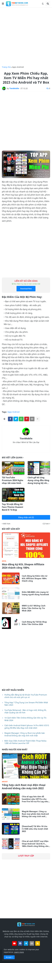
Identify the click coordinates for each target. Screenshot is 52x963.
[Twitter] (15, 419)
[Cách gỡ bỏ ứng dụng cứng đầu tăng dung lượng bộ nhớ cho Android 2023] (39, 468)
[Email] (32, 419)
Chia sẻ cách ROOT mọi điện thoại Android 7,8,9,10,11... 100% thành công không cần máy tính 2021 (35, 843)
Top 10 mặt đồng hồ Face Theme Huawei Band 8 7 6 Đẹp (12, 507)
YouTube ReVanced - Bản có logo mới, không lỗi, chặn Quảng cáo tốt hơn (25, 711)
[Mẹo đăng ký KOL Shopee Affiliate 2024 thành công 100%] (26, 545)
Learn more (19, 952)
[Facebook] (10, 419)
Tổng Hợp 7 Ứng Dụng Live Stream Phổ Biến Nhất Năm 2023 (26, 703)
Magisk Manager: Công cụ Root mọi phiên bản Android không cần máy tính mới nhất (24, 734)
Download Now (26, 289)
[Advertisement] (26, 37)
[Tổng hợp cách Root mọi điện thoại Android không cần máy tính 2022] (26, 766)
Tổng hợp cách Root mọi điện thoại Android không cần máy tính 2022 (23, 786)
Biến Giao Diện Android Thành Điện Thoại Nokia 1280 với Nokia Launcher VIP (25, 742)
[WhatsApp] (21, 419)
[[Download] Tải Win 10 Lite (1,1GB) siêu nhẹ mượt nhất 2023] (11, 829)
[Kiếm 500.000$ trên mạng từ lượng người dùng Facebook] (11, 593)
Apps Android (18, 67)
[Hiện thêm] (37, 419)
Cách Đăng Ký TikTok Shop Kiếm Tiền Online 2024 (34, 623)
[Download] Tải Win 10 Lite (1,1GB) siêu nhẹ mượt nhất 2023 (35, 828)
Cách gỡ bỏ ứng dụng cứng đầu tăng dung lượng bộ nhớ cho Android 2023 (38, 480)
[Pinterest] (26, 419)
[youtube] (14, 943)
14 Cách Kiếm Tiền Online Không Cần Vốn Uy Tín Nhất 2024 (25, 719)
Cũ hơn (46, 524)
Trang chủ (6, 67)
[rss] (37, 943)
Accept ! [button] (9, 957)
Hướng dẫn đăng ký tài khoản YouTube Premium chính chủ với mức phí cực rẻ (25, 695)
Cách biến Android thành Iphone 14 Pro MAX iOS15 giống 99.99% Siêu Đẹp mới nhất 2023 (26, 726)
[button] (3, 3)
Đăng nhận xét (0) (26, 517)
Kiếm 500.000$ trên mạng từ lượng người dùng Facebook (35, 593)
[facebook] (20, 943)
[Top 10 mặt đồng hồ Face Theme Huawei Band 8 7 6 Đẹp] (13, 495)
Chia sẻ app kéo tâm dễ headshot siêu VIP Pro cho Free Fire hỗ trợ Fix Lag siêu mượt (35, 799)
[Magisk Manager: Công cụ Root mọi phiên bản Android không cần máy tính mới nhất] (11, 814)
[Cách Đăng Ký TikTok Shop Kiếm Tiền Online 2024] (11, 623)
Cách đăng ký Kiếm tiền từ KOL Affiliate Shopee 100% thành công (34, 578)
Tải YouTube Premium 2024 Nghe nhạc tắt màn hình (12, 480)
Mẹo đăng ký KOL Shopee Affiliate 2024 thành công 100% (23, 566)
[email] (32, 943)
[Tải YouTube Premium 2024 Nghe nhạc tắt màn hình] (13, 468)
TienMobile (26, 438)
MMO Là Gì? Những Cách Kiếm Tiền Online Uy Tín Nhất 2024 (33, 608)
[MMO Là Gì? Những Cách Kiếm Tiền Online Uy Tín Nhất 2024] (11, 608)
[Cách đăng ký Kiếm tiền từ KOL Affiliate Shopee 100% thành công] (11, 578)
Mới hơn (6, 524)
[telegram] (26, 943)
